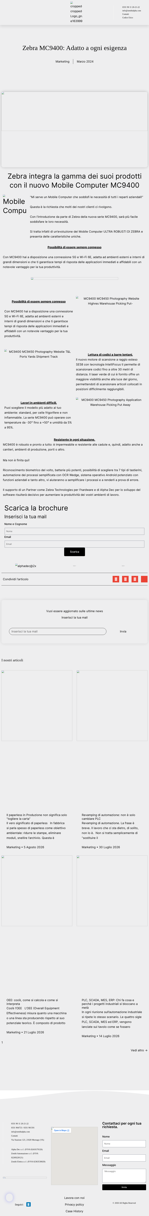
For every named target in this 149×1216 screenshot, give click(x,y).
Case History (74, 1211)
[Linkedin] (28, 1204)
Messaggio (109, 1165)
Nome (106, 1136)
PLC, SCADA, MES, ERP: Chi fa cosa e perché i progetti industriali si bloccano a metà (110, 1003)
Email (7, 536)
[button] (19, 12)
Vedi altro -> (139, 1050)
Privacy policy (74, 1204)
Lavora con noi (74, 1198)
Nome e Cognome (15, 524)
